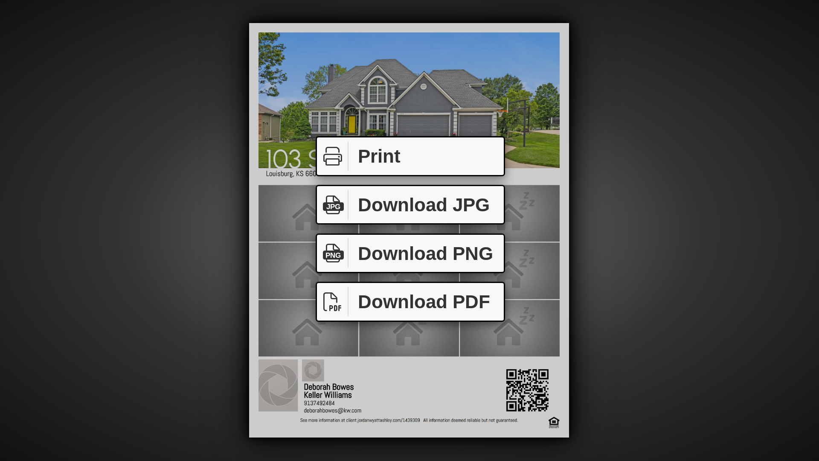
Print (379, 156)
